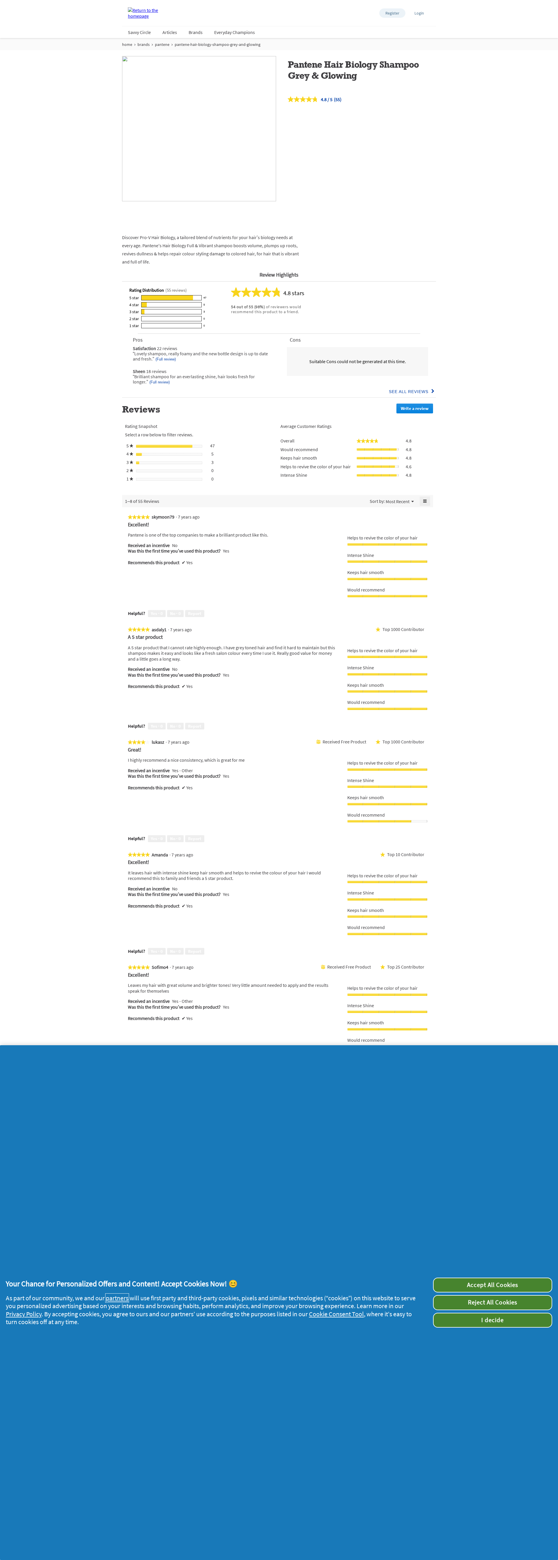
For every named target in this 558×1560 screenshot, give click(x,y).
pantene (162, 44)
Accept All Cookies (492, 1285)
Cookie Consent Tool (336, 1314)
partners (117, 1298)
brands (143, 44)
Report (194, 613)
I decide (492, 1320)
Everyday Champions (234, 32)
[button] (392, 13)
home (127, 44)
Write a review (417, 409)
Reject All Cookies (492, 1302)
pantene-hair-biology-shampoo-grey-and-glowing (217, 44)
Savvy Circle (139, 32)
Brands (196, 32)
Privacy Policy (24, 1314)
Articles (169, 32)
